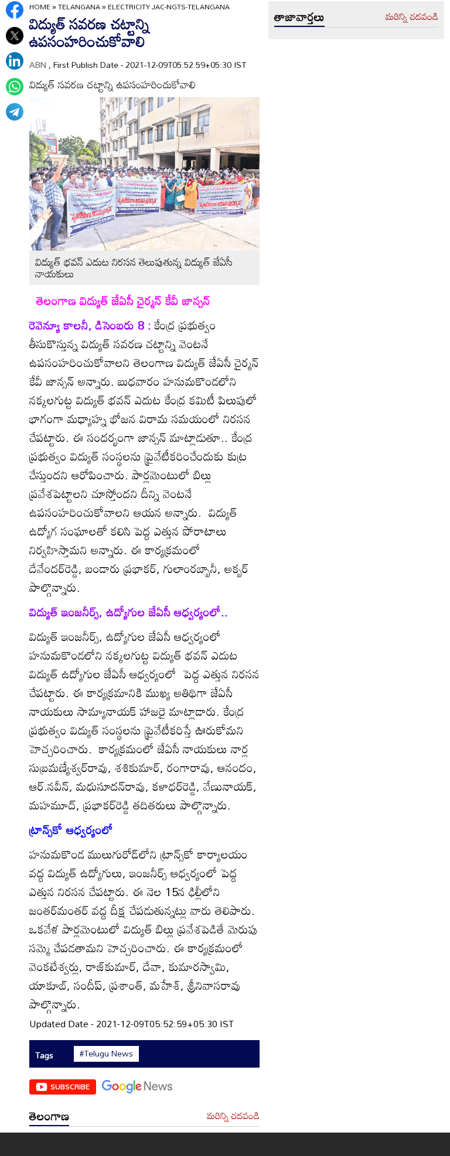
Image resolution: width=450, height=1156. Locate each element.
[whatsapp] (14, 86)
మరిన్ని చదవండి (233, 1116)
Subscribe (70, 1086)
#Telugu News (106, 1053)
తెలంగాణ (49, 1115)
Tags (44, 1055)
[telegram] (14, 112)
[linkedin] (14, 61)
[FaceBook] (14, 10)
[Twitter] (14, 35)
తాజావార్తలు (299, 16)
